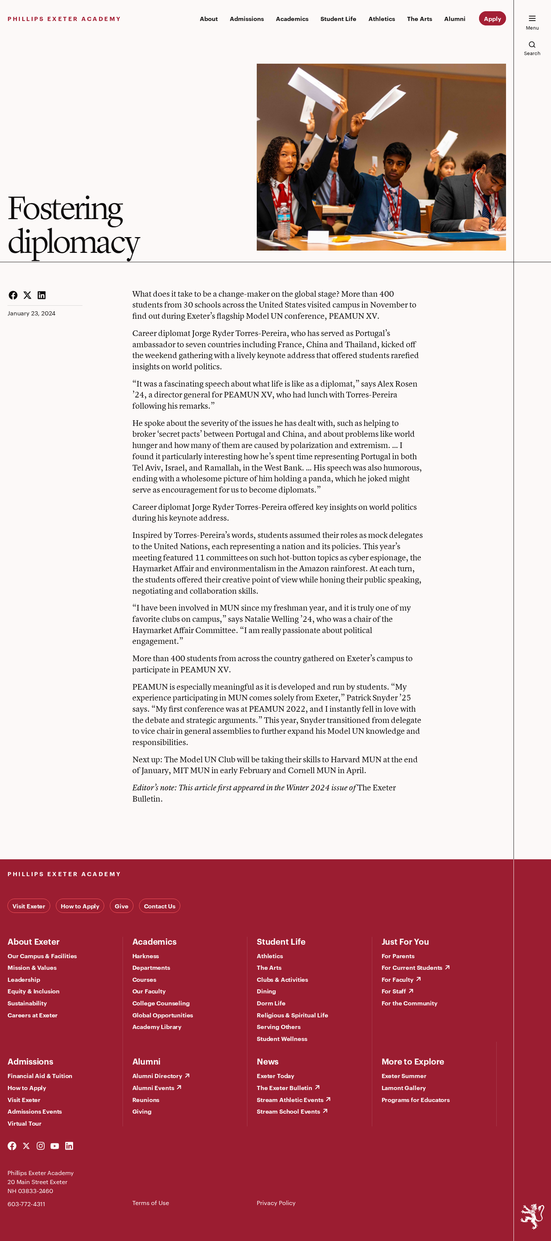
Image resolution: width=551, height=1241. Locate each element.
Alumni (455, 18)
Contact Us (159, 906)
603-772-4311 (26, 1204)
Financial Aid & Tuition (39, 1075)
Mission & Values (31, 967)
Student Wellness (282, 1038)
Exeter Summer (404, 1075)
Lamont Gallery (404, 1087)
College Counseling (161, 1003)
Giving (141, 1111)
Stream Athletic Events (290, 1099)
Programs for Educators (416, 1099)
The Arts (419, 18)
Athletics (381, 18)
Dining (266, 991)
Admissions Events (34, 1111)
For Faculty (397, 979)
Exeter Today (275, 1075)
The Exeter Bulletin (284, 1087)
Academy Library (157, 1026)
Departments (151, 967)
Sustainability (27, 1003)
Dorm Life (271, 1003)
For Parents (398, 955)
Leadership (23, 979)
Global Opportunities (162, 1015)
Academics (292, 18)
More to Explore (413, 1060)
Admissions (247, 18)
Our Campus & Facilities (42, 955)
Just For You (405, 941)
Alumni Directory (157, 1075)
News (267, 1060)
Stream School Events (288, 1111)
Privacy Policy (276, 1203)
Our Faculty (149, 991)
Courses (144, 979)
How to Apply (80, 906)
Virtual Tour (24, 1123)
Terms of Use (150, 1203)
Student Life (338, 18)
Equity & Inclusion (33, 991)
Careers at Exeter (32, 1015)
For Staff (394, 991)
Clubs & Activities (282, 979)
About (209, 18)
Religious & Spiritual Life (292, 1015)
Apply (492, 18)
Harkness (145, 955)
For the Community (409, 1003)
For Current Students (412, 967)
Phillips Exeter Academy (64, 18)
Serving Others (279, 1026)
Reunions (146, 1099)
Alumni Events (153, 1087)
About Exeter (33, 941)
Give (121, 906)
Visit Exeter (28, 906)
